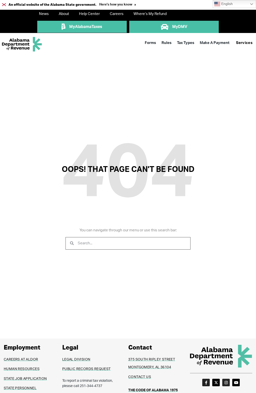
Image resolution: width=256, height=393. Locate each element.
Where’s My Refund (150, 14)
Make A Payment (215, 43)
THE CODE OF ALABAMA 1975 (153, 390)
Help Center (89, 14)
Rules (167, 43)
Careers (117, 14)
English (226, 4)
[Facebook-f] (206, 382)
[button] (117, 5)
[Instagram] (226, 382)
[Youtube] (236, 382)
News (44, 14)
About (64, 14)
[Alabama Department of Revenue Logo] (22, 44)
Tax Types (185, 43)
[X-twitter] (216, 382)
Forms (150, 43)
